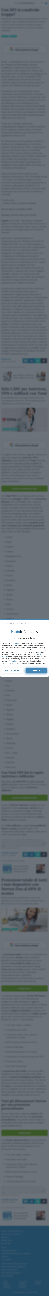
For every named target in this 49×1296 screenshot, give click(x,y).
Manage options (12, 670)
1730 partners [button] (16, 643)
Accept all (36, 670)
